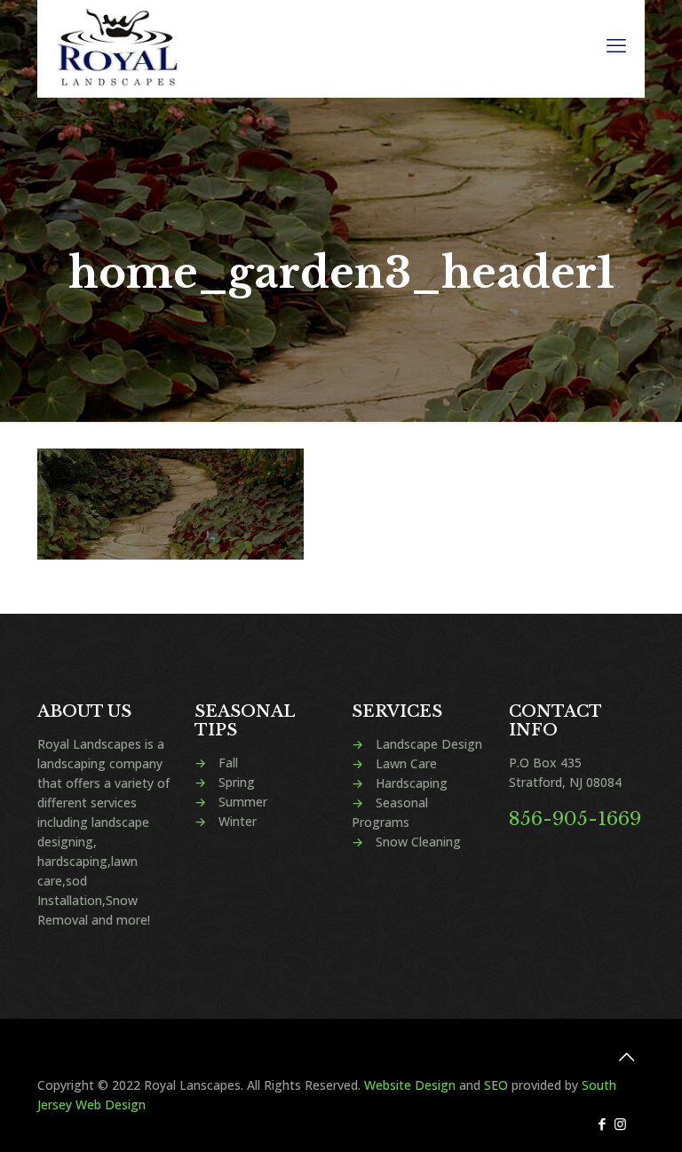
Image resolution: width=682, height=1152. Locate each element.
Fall (228, 762)
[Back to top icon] (626, 1057)
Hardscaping (412, 783)
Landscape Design (429, 743)
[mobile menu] (616, 44)
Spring (236, 782)
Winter (237, 821)
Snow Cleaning (418, 841)
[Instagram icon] (620, 1123)
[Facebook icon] (601, 1123)
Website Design (410, 1085)
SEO (496, 1085)
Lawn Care (406, 763)
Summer (242, 801)
